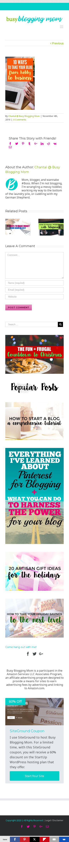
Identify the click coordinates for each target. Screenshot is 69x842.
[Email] (54, 839)
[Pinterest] (25, 839)
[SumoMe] (64, 839)
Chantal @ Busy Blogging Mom (24, 116)
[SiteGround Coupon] (34, 711)
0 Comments (19, 119)
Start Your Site (34, 776)
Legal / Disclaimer (54, 820)
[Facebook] (15, 839)
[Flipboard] (44, 839)
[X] (34, 839)
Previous (58, 43)
